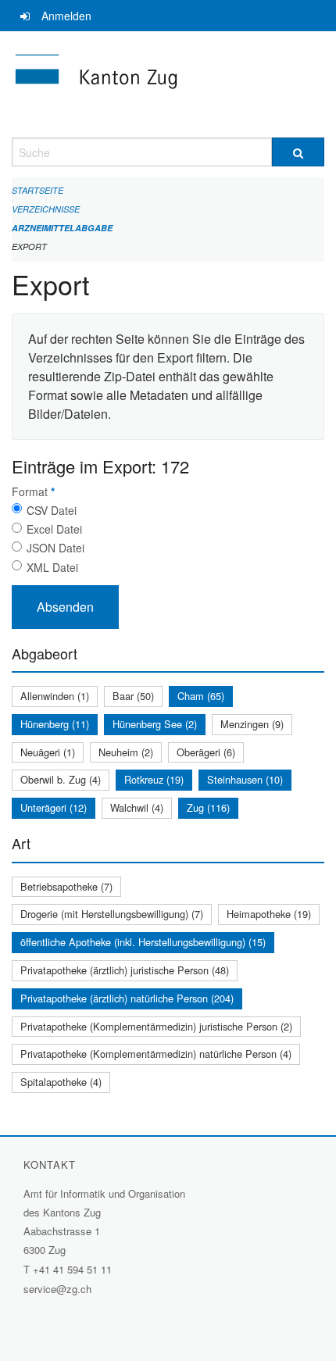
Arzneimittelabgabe (62, 228)
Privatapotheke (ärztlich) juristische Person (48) (124, 970)
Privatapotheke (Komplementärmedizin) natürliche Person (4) (155, 1053)
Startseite (37, 190)
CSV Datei (52, 510)
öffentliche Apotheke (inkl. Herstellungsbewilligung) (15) (143, 941)
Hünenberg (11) (54, 723)
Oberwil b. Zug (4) (60, 779)
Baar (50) (133, 695)
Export (29, 246)
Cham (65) (200, 695)
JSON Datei (55, 547)
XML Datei (52, 567)
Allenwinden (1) (54, 695)
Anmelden (66, 15)
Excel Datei (54, 529)
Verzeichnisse (46, 209)
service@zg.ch (57, 1288)
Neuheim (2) (125, 752)
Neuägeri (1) (47, 752)
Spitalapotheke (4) (61, 1081)
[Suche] (298, 152)
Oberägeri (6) (206, 752)
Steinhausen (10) (245, 779)
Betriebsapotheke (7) (66, 886)
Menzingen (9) (252, 723)
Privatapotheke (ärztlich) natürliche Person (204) (127, 998)
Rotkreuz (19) (154, 779)
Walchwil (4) (136, 807)
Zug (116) (208, 807)
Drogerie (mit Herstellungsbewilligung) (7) (111, 913)
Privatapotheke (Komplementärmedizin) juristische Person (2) (156, 1026)
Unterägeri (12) (53, 807)
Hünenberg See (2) (155, 723)
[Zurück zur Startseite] (168, 84)
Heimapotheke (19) (269, 913)
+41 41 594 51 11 (72, 1269)
